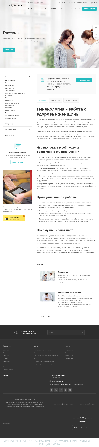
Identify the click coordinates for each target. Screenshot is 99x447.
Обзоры (6, 375)
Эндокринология (10, 118)
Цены (36, 346)
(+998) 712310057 (67, 3)
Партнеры (6, 355)
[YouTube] (65, 390)
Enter (87, 427)
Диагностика (9, 135)
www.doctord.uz (38, 402)
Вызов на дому (10, 129)
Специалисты (7, 361)
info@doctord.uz (57, 381)
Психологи (8, 108)
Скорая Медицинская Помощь (43, 364)
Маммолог (8, 98)
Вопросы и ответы (8, 369)
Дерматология (10, 91)
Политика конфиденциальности (63, 404)
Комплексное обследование (69, 292)
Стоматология (10, 110)
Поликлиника (10, 77)
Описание (42, 100)
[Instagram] (56, 390)
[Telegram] (61, 390)
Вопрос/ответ (55, 100)
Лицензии (6, 353)
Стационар (9, 124)
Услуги (67, 346)
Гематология (9, 88)
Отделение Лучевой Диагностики (44, 361)
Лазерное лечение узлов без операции (15, 94)
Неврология (9, 100)
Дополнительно (71, 100)
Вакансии (6, 367)
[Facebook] (51, 390)
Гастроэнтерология (11, 83)
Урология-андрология (12, 115)
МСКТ (35, 358)
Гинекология (63, 272)
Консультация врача (40, 353)
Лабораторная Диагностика (42, 350)
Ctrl (76, 427)
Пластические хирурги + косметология (13, 104)
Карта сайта (6, 423)
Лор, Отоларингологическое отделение (46, 355)
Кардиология (9, 85)
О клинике (6, 350)
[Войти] (79, 9)
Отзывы (5, 358)
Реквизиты (6, 364)
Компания (7, 346)
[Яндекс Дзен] (70, 390)
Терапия (8, 113)
